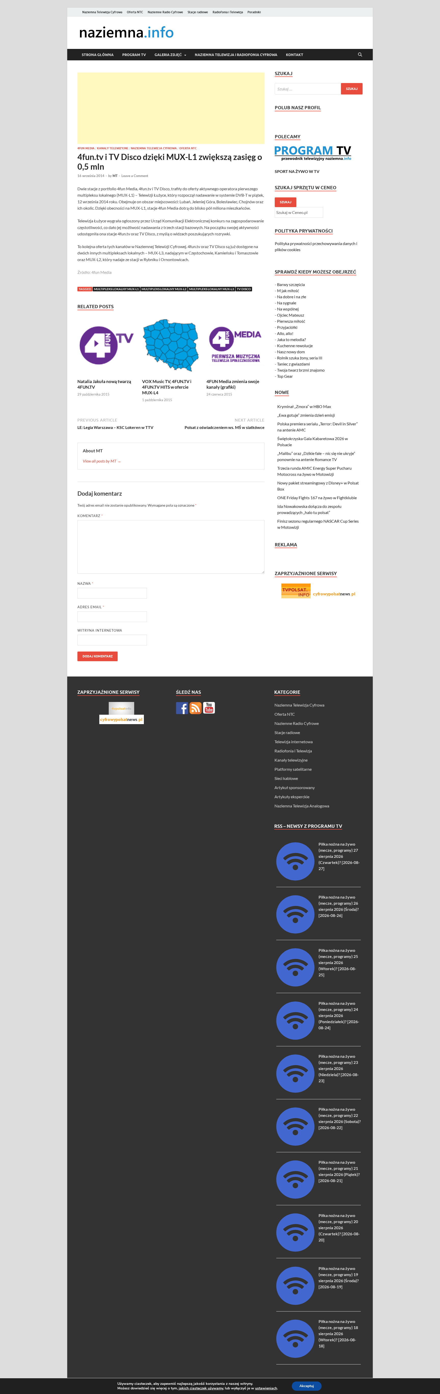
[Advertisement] (171, 108)
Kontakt (294, 55)
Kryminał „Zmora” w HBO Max (304, 406)
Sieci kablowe (286, 778)
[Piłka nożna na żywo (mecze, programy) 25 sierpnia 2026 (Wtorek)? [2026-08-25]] (295, 984)
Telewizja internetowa (293, 741)
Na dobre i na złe (291, 296)
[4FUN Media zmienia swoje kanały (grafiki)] (236, 346)
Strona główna (98, 55)
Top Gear (285, 376)
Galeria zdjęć (168, 55)
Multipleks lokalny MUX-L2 (164, 289)
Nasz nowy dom (291, 351)
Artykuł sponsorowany (294, 787)
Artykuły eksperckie (291, 796)
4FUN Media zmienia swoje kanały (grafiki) (233, 384)
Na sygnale (286, 302)
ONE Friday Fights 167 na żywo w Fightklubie (317, 497)
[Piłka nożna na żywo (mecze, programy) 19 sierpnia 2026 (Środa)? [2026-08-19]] (295, 1303)
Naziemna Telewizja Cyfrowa (102, 12)
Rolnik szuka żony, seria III (299, 357)
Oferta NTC (135, 12)
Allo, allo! (285, 333)
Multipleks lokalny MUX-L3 (211, 289)
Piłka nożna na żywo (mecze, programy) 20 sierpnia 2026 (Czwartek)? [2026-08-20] (339, 1227)
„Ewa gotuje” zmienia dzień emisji (306, 415)
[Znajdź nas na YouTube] (209, 708)
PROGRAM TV (134, 55)
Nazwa (85, 583)
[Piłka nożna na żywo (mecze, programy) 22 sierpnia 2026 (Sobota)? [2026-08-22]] (295, 1144)
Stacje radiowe (198, 12)
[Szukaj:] (319, 88)
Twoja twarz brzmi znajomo (301, 370)
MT (115, 176)
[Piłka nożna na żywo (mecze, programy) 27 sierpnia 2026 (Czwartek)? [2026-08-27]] (295, 878)
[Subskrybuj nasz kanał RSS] (195, 708)
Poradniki (254, 12)
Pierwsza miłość (291, 321)
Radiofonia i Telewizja (228, 12)
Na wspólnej (288, 308)
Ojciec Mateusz (290, 315)
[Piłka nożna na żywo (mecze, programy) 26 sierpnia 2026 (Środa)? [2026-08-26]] (295, 931)
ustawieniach (266, 1388)
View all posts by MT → (102, 460)
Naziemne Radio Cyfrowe (165, 12)
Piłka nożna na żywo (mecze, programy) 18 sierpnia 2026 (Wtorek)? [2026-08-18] (338, 1333)
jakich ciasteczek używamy (201, 1388)
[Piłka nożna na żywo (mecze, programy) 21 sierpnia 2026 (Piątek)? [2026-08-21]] (295, 1197)
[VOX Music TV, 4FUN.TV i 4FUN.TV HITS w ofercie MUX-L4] (171, 346)
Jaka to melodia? (291, 339)
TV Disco (244, 289)
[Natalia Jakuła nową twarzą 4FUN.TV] (106, 346)
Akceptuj (306, 1386)
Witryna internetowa (99, 630)
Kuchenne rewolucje (295, 345)
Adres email (90, 607)
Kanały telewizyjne (112, 148)
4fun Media (85, 148)
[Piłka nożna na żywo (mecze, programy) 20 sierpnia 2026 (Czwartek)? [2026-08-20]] (295, 1250)
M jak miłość (288, 290)
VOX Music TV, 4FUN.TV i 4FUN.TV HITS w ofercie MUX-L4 (166, 387)
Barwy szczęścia (291, 284)
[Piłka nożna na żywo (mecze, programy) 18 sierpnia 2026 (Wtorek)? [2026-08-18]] (295, 1356)
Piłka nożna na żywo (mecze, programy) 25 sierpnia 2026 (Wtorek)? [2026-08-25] (338, 962)
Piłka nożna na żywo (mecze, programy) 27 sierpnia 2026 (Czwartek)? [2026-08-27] (339, 856)
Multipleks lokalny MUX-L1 (116, 289)
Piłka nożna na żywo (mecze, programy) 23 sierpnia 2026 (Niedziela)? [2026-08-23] (339, 1068)
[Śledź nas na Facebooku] (182, 708)
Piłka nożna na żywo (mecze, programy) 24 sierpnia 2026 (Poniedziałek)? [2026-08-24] (339, 1015)
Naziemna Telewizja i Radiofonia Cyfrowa (236, 55)
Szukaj (285, 202)
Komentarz (90, 516)
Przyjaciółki (287, 327)
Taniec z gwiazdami (293, 363)
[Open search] (360, 55)
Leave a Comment (134, 176)
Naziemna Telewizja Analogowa (301, 805)
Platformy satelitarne (293, 769)
